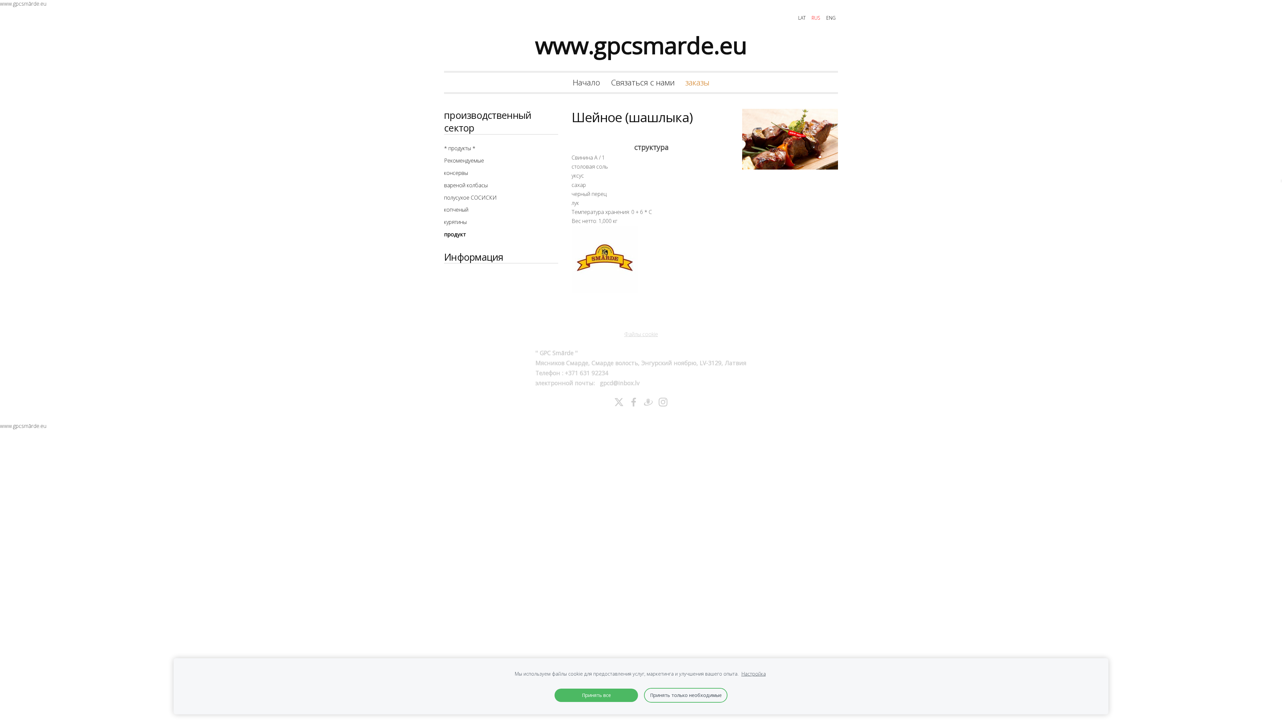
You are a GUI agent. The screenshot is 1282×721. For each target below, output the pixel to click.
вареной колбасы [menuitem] (466, 185)
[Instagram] (663, 402)
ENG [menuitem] (831, 18)
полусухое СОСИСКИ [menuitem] (470, 197)
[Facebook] (633, 402)
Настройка (753, 674)
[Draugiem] (648, 402)
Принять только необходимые (686, 695)
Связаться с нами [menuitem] (643, 82)
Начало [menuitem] (586, 82)
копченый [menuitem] (456, 209)
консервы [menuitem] (456, 173)
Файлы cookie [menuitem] (641, 334)
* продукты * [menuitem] (459, 148)
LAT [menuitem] (802, 18)
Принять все (596, 695)
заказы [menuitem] (697, 82)
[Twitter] (619, 402)
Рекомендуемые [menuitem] (464, 160)
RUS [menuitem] (816, 18)
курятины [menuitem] (455, 222)
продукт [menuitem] (455, 234)
